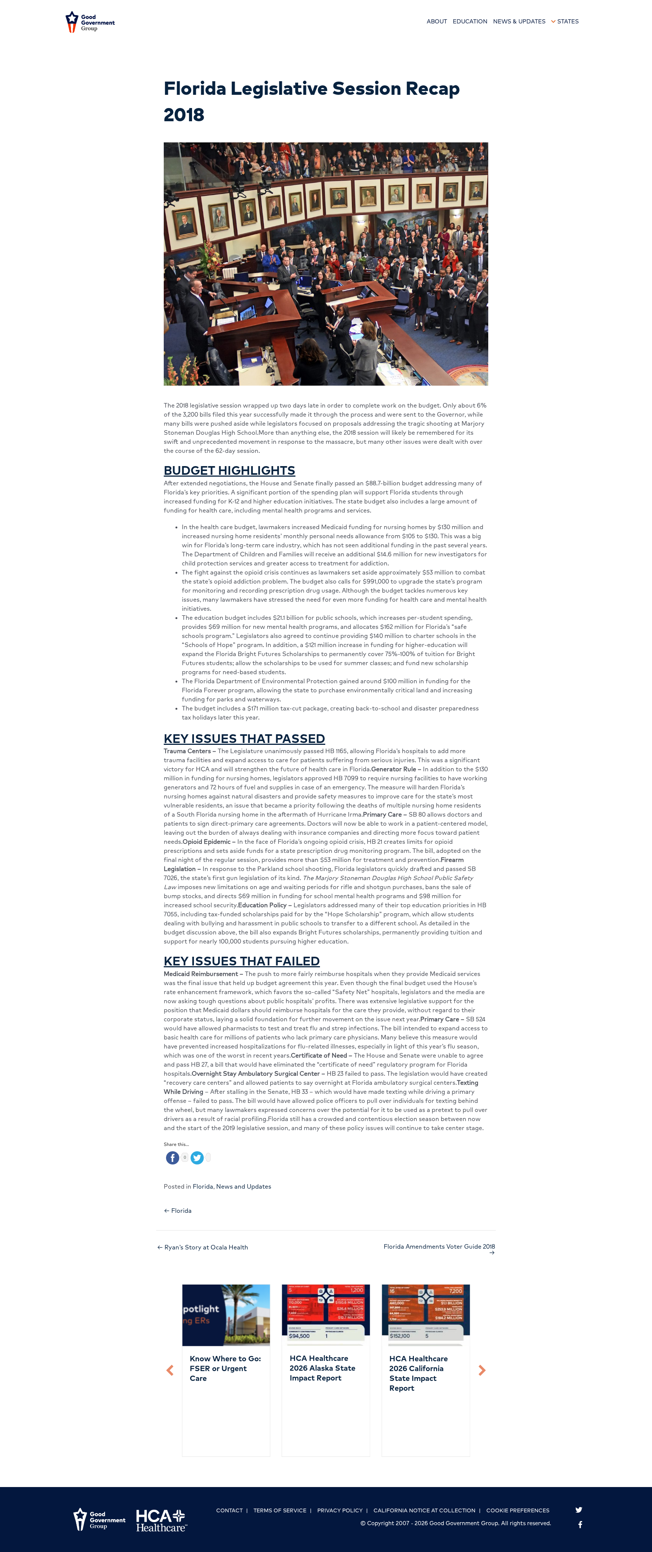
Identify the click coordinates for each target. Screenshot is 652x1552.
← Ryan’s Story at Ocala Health (202, 1247)
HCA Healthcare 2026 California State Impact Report (418, 1373)
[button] (170, 1370)
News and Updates (243, 1186)
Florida (203, 1186)
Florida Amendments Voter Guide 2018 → (439, 1249)
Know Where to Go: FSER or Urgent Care (225, 1368)
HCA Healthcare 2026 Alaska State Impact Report (322, 1367)
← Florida (178, 1210)
